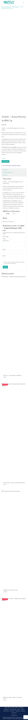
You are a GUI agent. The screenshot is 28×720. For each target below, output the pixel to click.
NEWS (9, 707)
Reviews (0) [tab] (5, 175)
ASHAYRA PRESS (13, 709)
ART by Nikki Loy (8, 165)
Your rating (6, 236)
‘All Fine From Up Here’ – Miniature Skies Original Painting (12, 698)
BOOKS (16, 707)
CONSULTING (6, 709)
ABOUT (18, 709)
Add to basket (5, 161)
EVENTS (12, 707)
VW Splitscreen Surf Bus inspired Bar (10, 590)
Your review (6, 240)
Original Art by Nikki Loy (16, 165)
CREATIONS (21, 707)
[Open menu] (23, 3)
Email (4, 255)
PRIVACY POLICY (14, 712)
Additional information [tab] (7, 172)
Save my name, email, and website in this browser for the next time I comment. (14, 262)
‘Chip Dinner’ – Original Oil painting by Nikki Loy (12, 375)
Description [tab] (5, 169)
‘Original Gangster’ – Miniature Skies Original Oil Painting (14, 482)
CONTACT (22, 709)
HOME (6, 707)
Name (4, 249)
